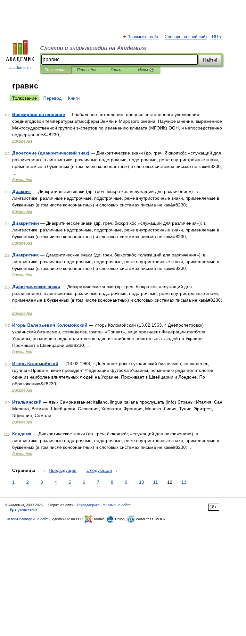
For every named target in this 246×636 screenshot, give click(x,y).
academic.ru (20, 67)
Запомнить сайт (143, 37)
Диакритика (25, 254)
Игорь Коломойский (35, 363)
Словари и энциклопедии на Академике (93, 48)
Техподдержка (88, 505)
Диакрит (21, 191)
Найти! (210, 60)
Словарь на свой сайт (186, 37)
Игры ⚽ (146, 70)
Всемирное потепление (38, 114)
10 (141, 482)
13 (183, 482)
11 (155, 482)
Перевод (52, 98)
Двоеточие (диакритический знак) (50, 152)
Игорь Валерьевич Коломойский (49, 325)
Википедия (22, 141)
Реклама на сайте (116, 505)
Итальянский (27, 402)
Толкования (55, 70)
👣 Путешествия (23, 510)
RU (215, 37)
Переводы (86, 70)
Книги (116, 70)
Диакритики (25, 223)
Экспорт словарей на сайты (27, 519)
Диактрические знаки (36, 286)
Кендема (21, 433)
